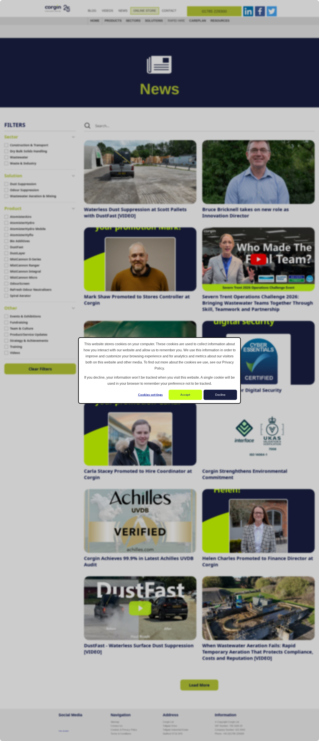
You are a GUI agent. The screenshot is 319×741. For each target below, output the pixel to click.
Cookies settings (150, 394)
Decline (220, 394)
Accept (185, 394)
